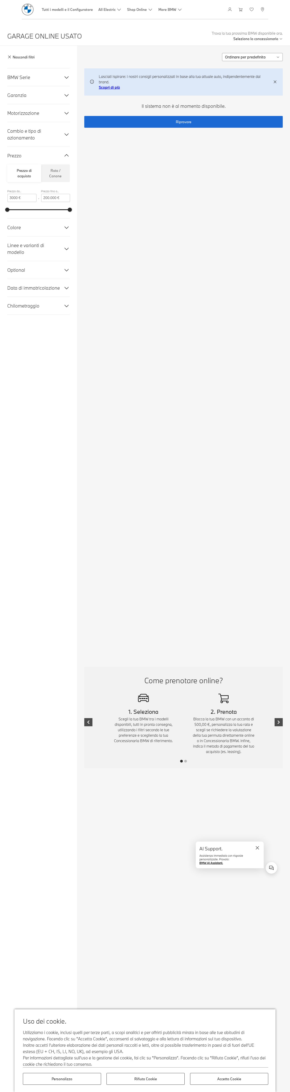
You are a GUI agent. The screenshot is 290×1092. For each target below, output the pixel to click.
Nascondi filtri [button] (24, 57)
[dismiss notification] (275, 82)
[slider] (7, 210)
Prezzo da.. (14, 191)
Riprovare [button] (183, 122)
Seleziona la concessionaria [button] (255, 38)
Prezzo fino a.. (50, 191)
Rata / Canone (55, 173)
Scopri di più (109, 87)
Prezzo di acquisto (24, 173)
